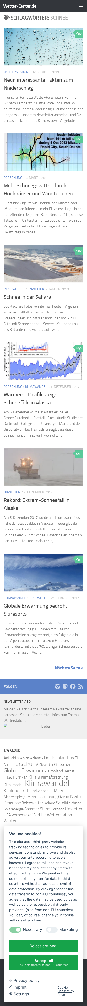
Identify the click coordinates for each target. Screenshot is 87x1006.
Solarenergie (14, 809)
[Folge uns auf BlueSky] (57, 686)
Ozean (63, 796)
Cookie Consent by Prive (66, 991)
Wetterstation (16, 72)
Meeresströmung (42, 797)
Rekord (49, 803)
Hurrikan (20, 777)
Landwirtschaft (41, 790)
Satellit (62, 802)
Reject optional (43, 946)
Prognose (12, 802)
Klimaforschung (54, 777)
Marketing (68, 929)
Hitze (8, 777)
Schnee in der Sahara (27, 297)
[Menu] (81, 6)
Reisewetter (14, 289)
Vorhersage (22, 815)
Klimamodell (13, 784)
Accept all (43, 962)
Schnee (75, 803)
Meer (58, 790)
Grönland (55, 771)
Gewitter (46, 764)
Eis (71, 758)
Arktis (24, 758)
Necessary (32, 929)
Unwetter (36, 289)
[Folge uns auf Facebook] (73, 686)
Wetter (39, 815)
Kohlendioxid (16, 790)
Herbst (69, 771)
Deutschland (56, 758)
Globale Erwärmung (25, 770)
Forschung (13, 178)
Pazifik (75, 797)
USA (7, 814)
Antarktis (11, 758)
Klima (34, 777)
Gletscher (62, 764)
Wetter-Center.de (19, 6)
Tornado (57, 809)
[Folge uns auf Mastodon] (65, 686)
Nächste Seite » (69, 668)
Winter (10, 821)
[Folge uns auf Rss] (80, 686)
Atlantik (36, 758)
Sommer (31, 808)
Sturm (45, 809)
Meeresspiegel (15, 797)
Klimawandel (36, 387)
